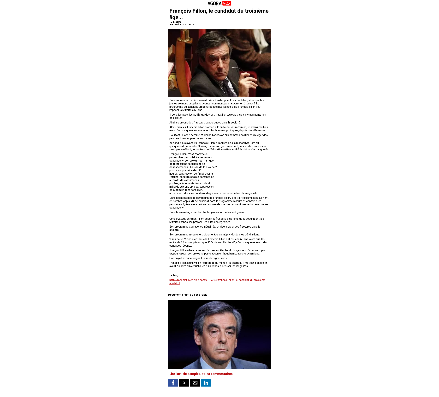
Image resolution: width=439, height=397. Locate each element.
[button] (173, 383)
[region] (244, 170)
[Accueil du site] (219, 6)
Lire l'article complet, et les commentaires (201, 374)
